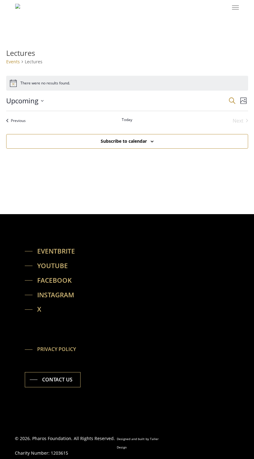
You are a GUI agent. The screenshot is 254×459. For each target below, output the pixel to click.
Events (13, 62)
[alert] (127, 83)
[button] (235, 7)
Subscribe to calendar (124, 141)
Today (127, 119)
